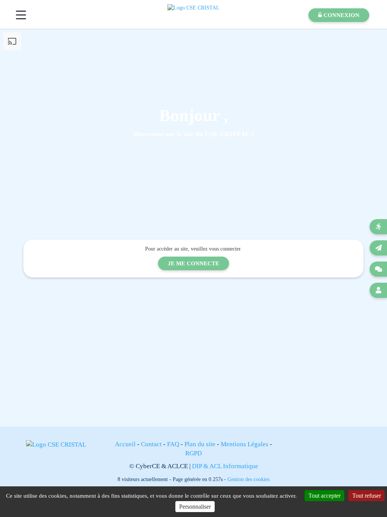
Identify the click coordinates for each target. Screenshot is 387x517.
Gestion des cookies (248, 479)
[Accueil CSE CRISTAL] (193, 7)
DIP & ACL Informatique (225, 466)
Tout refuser (366, 495)
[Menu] (21, 15)
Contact (151, 444)
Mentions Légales (244, 444)
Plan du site (199, 444)
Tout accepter (324, 495)
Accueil (125, 444)
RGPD (193, 453)
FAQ (173, 444)
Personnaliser (195, 506)
